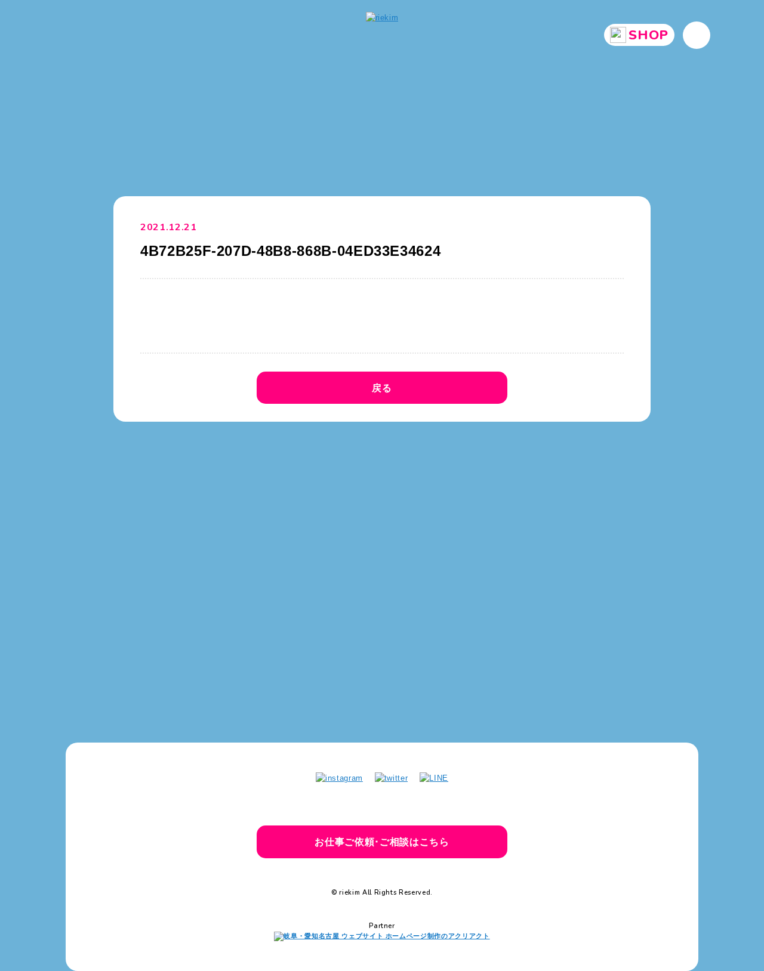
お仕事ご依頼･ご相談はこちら (382, 841)
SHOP (648, 35)
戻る (382, 387)
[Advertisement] (382, 534)
